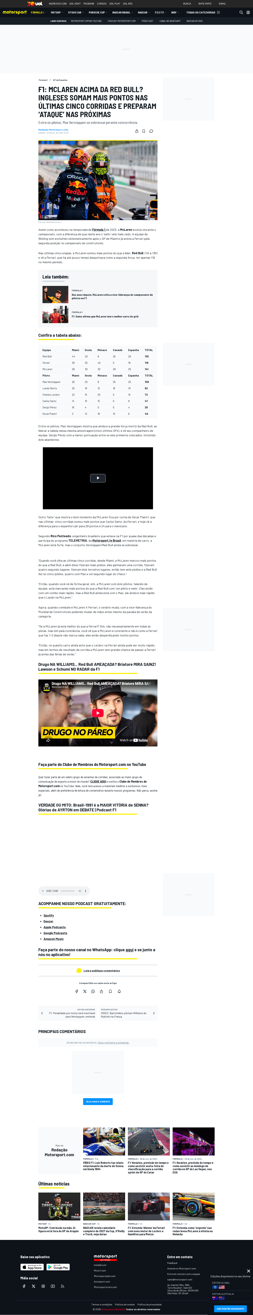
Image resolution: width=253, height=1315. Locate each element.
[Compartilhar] (136, 131)
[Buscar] (241, 12)
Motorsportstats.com (105, 1287)
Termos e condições (102, 1304)
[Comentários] (152, 131)
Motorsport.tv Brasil (106, 540)
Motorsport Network (113, 1309)
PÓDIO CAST (147, 20)
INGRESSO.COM (58, 3)
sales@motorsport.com (179, 1279)
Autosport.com (102, 1281)
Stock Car (74, 12)
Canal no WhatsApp (170, 20)
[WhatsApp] (93, 991)
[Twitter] (84, 991)
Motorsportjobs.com (104, 1276)
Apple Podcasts (55, 927)
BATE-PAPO (205, 3)
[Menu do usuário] (248, 12)
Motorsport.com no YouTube (86, 20)
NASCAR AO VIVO (195, 20)
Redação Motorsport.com (53, 129)
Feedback (172, 1262)
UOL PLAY (114, 3)
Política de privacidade (150, 1304)
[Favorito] (143, 131)
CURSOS (102, 3)
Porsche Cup (97, 12)
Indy (174, 12)
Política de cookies (125, 1304)
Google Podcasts (55, 933)
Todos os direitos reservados (143, 1309)
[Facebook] (76, 991)
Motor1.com (100, 1270)
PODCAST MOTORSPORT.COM (121, 20)
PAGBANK (88, 3)
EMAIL (222, 3)
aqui (130, 949)
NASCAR (142, 12)
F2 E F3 (159, 12)
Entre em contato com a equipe (183, 1273)
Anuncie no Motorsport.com (181, 1268)
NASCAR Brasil (121, 12)
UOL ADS (128, 3)
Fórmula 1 (37, 12)
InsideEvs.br (100, 1265)
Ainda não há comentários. (98, 1042)
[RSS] (62, 1286)
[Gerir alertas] (119, 991)
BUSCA (187, 3)
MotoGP (56, 12)
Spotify (49, 915)
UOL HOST (75, 3)
